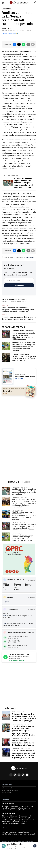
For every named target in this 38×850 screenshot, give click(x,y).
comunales (23, 300)
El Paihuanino (13, 818)
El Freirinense (23, 810)
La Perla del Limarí (25, 820)
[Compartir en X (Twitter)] (19, 44)
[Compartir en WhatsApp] (23, 44)
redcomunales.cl (7, 788)
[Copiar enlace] (33, 44)
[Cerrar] (35, 846)
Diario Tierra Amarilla (14, 808)
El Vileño (22, 823)
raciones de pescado (18, 301)
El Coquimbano (23, 816)
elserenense (7, 28)
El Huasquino (14, 810)
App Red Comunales (30, 834)
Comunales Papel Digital (9, 832)
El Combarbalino (15, 822)
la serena (6, 301)
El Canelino (25, 822)
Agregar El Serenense (9, 33)
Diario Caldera (25, 806)
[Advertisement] (19, 417)
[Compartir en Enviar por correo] (28, 44)
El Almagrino (5, 806)
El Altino (24, 808)
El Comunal (5, 816)
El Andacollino (23, 818)
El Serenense (14, 816)
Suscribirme (19, 285)
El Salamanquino (14, 823)
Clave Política (22, 832)
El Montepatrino (14, 820)
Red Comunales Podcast (14, 834)
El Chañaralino (15, 806)
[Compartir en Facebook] (14, 44)
